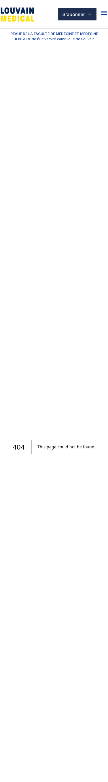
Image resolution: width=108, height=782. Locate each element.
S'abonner (73, 14)
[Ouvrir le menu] (104, 14)
